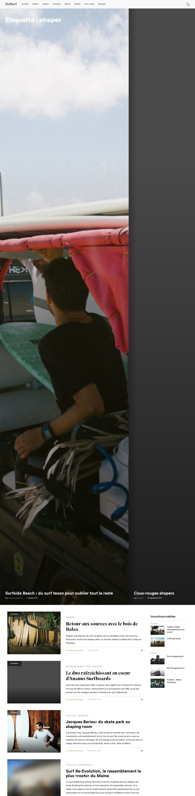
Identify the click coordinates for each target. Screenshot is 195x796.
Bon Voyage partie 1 (175, 657)
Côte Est (71, 716)
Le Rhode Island (174, 639)
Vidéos (35, 4)
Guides (45, 4)
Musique (102, 4)
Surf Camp (89, 4)
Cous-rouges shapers (154, 593)
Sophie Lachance (76, 650)
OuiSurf (140, 598)
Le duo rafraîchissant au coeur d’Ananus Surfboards (98, 675)
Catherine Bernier (15, 598)
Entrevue (83, 716)
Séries (67, 4)
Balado (77, 4)
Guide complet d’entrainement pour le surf (176, 629)
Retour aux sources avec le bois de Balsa (102, 626)
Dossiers (57, 4)
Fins (88, 667)
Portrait (97, 667)
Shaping (70, 617)
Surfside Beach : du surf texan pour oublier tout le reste (59, 593)
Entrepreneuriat (75, 667)
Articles (25, 4)
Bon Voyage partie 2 (175, 668)
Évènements (85, 765)
